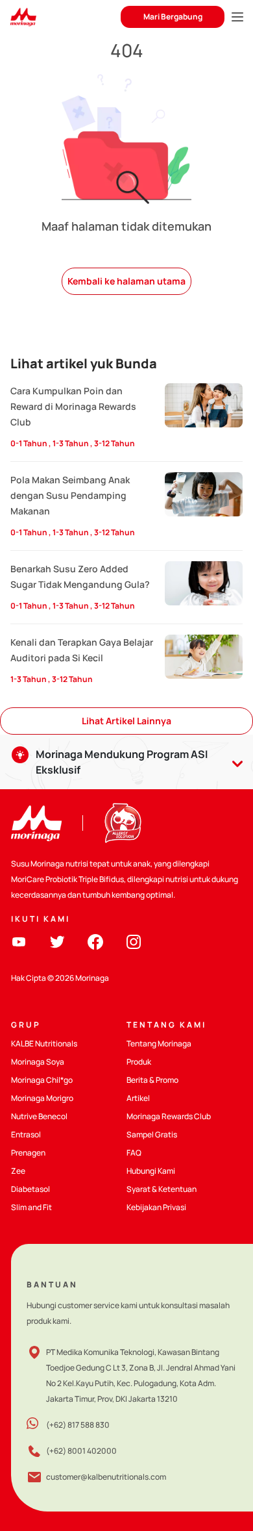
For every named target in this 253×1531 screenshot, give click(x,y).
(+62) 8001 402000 (81, 1450)
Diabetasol (30, 1189)
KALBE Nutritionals (44, 1043)
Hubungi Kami (150, 1170)
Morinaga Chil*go (42, 1079)
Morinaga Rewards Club (168, 1116)
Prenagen (28, 1152)
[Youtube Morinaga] (19, 940)
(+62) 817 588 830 (78, 1424)
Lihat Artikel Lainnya (126, 721)
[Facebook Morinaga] (95, 940)
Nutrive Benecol (39, 1116)
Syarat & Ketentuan (161, 1189)
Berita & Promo (152, 1079)
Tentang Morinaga (158, 1043)
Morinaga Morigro (42, 1098)
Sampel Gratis (151, 1134)
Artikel (138, 1098)
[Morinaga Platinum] (23, 17)
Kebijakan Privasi (156, 1207)
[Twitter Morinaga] (57, 940)
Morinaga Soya (37, 1061)
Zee (18, 1170)
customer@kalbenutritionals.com (106, 1476)
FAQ (133, 1152)
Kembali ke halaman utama (126, 281)
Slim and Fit (31, 1207)
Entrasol (26, 1134)
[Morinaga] (36, 823)
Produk (138, 1061)
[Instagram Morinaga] (133, 940)
